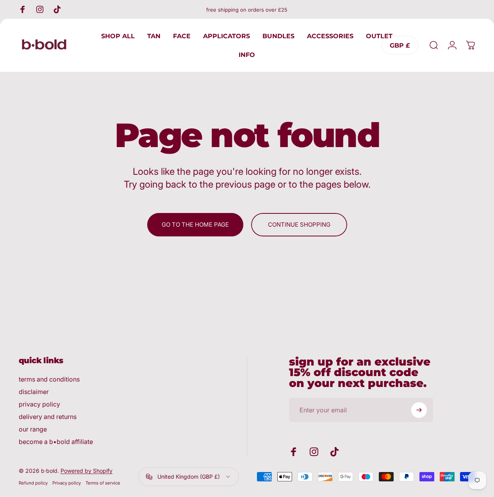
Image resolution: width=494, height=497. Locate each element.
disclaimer (34, 392)
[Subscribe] (419, 410)
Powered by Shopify (86, 470)
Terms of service (103, 483)
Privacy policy (66, 483)
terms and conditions (49, 379)
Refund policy (33, 483)
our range (33, 429)
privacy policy (39, 404)
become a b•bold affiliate (56, 442)
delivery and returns (48, 417)
